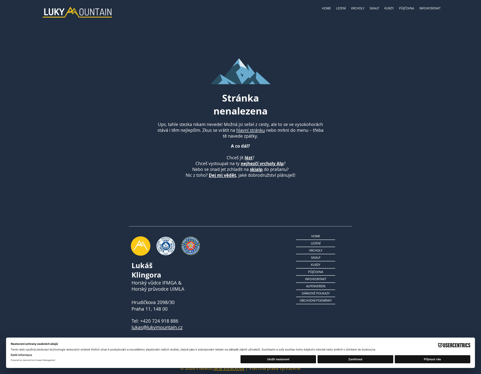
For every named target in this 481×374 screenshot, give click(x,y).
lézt (249, 158)
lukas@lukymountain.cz (157, 327)
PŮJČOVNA (315, 272)
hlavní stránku (250, 130)
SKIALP (316, 258)
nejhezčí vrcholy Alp (262, 163)
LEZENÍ (316, 243)
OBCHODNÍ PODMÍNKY (316, 300)
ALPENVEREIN (315, 286)
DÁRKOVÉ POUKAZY (316, 293)
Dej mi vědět (222, 175)
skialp (256, 169)
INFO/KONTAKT (315, 279)
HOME (315, 236)
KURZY (315, 265)
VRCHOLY (315, 250)
